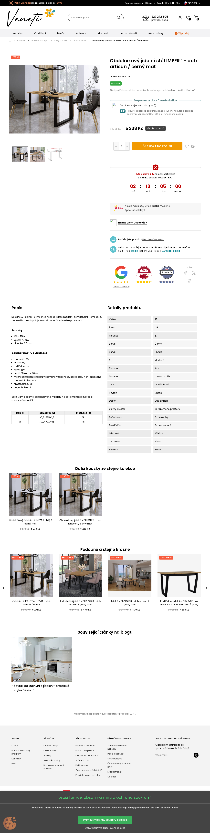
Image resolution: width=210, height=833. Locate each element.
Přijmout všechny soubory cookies (105, 820)
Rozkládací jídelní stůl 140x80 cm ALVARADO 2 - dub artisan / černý (179, 603)
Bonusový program (134, 3)
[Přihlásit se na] (196, 755)
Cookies (111, 776)
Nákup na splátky (84, 750)
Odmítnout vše (93, 828)
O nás (14, 745)
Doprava (150, 3)
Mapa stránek (114, 771)
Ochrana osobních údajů (88, 770)
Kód (113, 77)
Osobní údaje (50, 745)
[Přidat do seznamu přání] (187, 146)
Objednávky (49, 750)
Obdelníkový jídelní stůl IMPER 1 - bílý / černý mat (30, 522)
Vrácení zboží (82, 760)
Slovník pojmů (114, 758)
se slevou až (38, 2)
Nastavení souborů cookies (53, 767)
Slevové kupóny (51, 760)
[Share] (185, 273)
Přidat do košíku (159, 146)
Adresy (47, 755)
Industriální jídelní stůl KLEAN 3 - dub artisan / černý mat (80, 603)
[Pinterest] (189, 281)
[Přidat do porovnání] (194, 146)
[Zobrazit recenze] (144, 275)
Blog (178, 3)
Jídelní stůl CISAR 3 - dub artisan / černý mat (130, 603)
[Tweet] (194, 273)
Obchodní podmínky (86, 755)
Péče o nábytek (115, 753)
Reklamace (81, 765)
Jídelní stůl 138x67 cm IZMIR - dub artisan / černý (31, 603)
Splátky (160, 3)
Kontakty (16, 758)
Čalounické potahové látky (119, 765)
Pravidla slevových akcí (87, 775)
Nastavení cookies (114, 828)
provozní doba (159, 20)
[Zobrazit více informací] (155, 105)
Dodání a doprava (85, 745)
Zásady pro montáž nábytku (117, 747)
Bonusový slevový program (20, 752)
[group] (31, 588)
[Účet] (180, 17)
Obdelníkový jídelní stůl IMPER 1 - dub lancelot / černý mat (80, 522)
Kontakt (170, 3)
